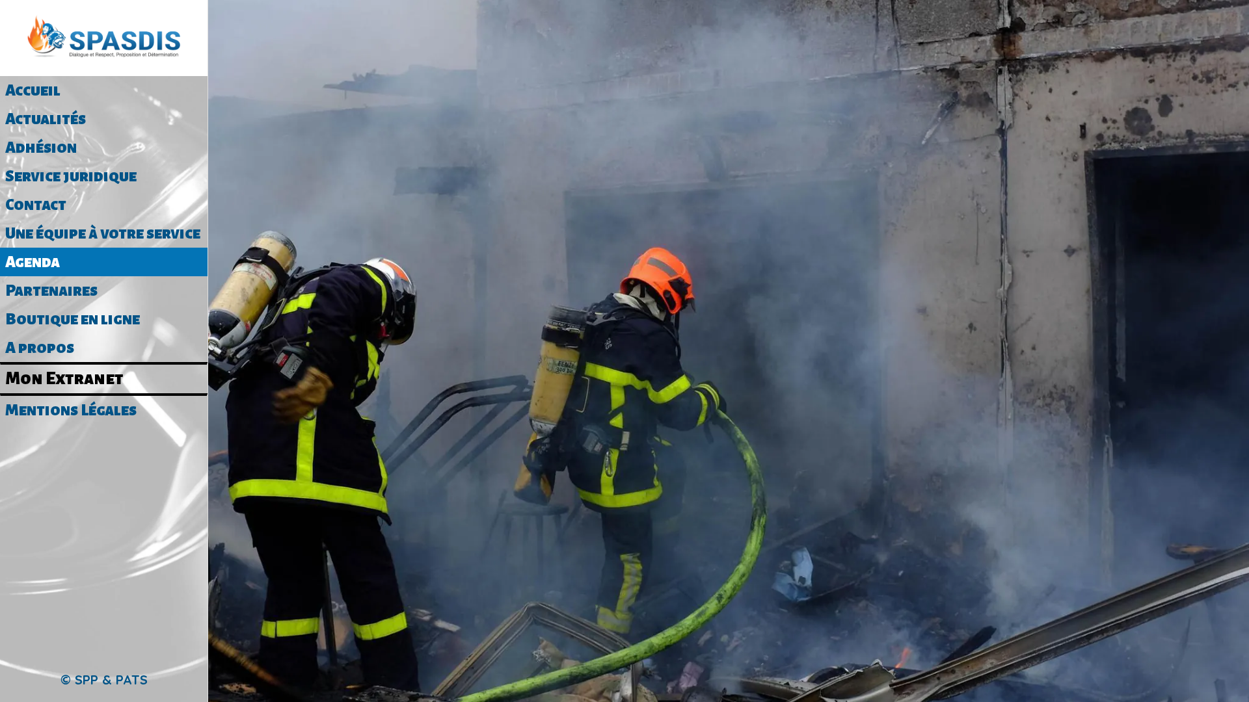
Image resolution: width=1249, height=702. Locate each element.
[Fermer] (234, 21)
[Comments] (973, 67)
